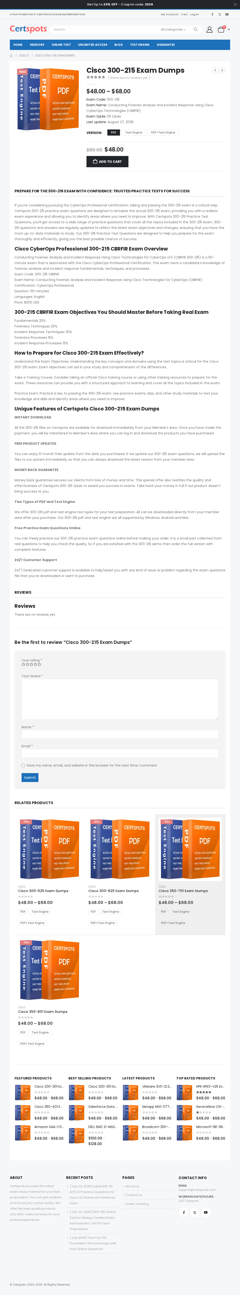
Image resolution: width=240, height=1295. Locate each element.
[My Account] (209, 30)
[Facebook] (212, 14)
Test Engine (140, 45)
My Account (170, 14)
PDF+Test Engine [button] (163, 132)
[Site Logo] (28, 29)
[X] (220, 14)
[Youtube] (227, 14)
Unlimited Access (92, 45)
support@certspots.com (197, 1190)
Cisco (21, 887)
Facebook (183, 1212)
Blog (118, 45)
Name (28, 727)
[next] (222, 70)
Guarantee (166, 45)
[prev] (215, 70)
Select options (73, 825)
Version (93, 132)
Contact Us (134, 1195)
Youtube (205, 1212)
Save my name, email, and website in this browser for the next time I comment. (92, 765)
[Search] (195, 30)
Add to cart (110, 161)
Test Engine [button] (133, 132)
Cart (184, 14)
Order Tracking (137, 1204)
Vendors (37, 45)
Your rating (32, 660)
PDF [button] (113, 132)
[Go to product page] (23, 1092)
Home (17, 45)
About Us (132, 1186)
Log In (194, 14)
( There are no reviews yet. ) (129, 78)
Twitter (194, 1212)
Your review (32, 676)
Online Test (61, 45)
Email (27, 746)
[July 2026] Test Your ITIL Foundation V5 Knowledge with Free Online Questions (93, 1243)
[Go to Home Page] (11, 55)
